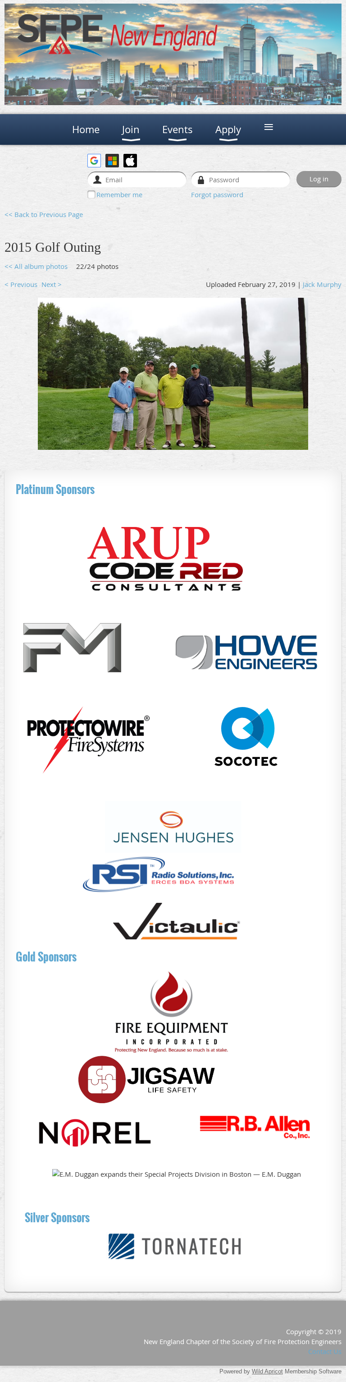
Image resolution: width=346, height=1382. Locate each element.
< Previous (21, 284)
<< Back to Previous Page (44, 214)
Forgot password (217, 194)
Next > (51, 284)
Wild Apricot (267, 1371)
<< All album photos (36, 266)
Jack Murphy (322, 284)
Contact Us (324, 1351)
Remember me (119, 194)
